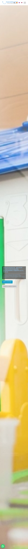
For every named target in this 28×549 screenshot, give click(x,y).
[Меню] (24, 2)
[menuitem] (13, 2)
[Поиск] (13, 2)
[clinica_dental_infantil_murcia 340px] (11, 2)
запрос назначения (7, 281)
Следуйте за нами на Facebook (9, 286)
